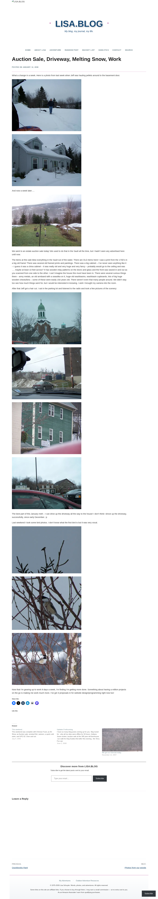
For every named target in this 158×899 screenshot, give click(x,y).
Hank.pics (104, 50)
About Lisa (40, 50)
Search (129, 50)
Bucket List (88, 50)
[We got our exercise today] (123, 739)
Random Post (72, 50)
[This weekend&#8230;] (34, 734)
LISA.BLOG (79, 23)
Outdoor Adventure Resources (87, 881)
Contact (116, 50)
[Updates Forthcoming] (79, 736)
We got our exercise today (111, 752)
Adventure (55, 50)
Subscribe (100, 778)
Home (28, 50)
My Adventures (65, 881)
